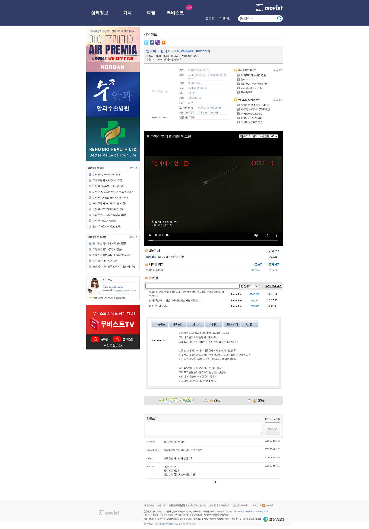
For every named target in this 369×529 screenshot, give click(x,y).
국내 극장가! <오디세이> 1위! (107, 180)
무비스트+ (176, 12)
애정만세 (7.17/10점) (251, 117)
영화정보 (99, 12)
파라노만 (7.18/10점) (251, 113)
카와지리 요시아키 (198, 70)
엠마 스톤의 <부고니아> (105, 260)
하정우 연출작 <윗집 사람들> (107, 249)
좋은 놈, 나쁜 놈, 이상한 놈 (254, 83)
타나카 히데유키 (197, 75)
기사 (127, 12)
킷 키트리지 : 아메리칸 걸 (253, 75)
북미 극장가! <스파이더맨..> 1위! (109, 203)
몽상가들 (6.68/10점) (251, 122)
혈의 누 (244, 79)
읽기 (208, 112)
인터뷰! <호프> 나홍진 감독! (107, 226)
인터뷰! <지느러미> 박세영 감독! (109, 214)
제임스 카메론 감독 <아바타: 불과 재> (112, 255)
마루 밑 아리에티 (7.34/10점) (255, 109)
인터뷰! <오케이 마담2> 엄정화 (108, 209)
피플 (151, 12)
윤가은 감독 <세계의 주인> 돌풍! (109, 243)
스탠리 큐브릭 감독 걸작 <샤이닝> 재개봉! (114, 266)
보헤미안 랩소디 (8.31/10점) (255, 105)
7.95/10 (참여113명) (209, 107)
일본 (190, 102)
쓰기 (214, 112)
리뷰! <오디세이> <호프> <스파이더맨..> (113, 191)
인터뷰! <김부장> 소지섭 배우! (108, 186)
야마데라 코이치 (217, 75)
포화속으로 (246, 92)
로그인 (210, 18)
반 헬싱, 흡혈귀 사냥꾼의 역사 (170, 256)
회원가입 (225, 18)
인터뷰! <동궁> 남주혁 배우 (106, 174)
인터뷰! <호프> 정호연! (104, 220)
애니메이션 (194, 83)
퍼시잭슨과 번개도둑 (251, 88)
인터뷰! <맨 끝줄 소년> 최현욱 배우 (110, 197)
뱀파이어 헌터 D (154, 270)
